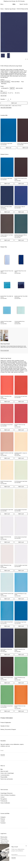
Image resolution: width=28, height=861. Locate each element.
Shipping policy (4, 843)
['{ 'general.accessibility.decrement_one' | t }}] (6, 99)
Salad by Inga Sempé (10, 8)
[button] (21, 4)
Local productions (5, 775)
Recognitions (4, 799)
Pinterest (3, 819)
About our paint (4, 771)
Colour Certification (5, 802)
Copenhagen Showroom (7, 793)
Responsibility (4, 777)
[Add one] (11, 99)
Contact (2, 797)
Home (2, 8)
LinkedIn (3, 821)
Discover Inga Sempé (5, 350)
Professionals (4, 800)
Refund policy (4, 837)
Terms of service (5, 841)
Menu (2, 4)
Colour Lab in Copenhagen (7, 773)
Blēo (14, 4)
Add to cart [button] (8, 147)
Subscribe (3, 754)
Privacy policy (4, 839)
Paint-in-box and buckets (7, 779)
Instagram (3, 817)
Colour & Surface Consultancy (8, 795)
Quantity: (3, 99)
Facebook (3, 822)
